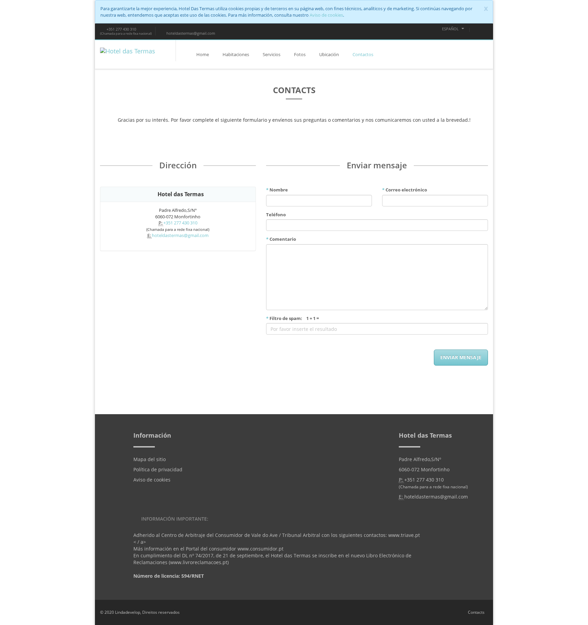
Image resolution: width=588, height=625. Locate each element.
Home (202, 54)
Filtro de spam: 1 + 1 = (292, 318)
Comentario (281, 239)
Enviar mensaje (460, 357)
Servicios (271, 54)
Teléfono (276, 215)
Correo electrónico (404, 190)
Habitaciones (236, 54)
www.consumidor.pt (260, 548)
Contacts (476, 612)
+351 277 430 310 (120, 29)
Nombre (277, 190)
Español (451, 28)
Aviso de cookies (326, 15)
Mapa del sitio (149, 459)
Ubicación (329, 54)
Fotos (300, 54)
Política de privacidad (157, 469)
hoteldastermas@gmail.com (190, 33)
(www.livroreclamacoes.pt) (199, 562)
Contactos (363, 54)
